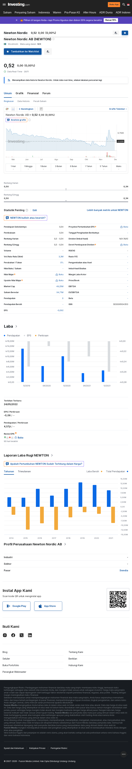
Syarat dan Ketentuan (14, 748)
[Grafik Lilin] (7, 109)
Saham (7, 12)
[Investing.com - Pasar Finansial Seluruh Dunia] (19, 4)
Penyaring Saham (25, 12)
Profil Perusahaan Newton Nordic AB (33, 544)
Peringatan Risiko (59, 748)
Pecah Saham (39, 101)
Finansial (33, 93)
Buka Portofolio (11, 665)
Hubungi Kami (76, 665)
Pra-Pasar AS (72, 12)
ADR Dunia (106, 12)
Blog (5, 652)
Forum (46, 93)
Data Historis (24, 101)
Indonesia (44, 12)
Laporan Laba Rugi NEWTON (26, 455)
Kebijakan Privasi (37, 748)
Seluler (6, 658)
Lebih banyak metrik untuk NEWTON (107, 210)
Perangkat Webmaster (14, 671)
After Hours (89, 12)
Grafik (20, 93)
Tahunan (9, 471)
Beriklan (73, 658)
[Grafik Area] (13, 109)
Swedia (124, 570)
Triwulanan (24, 471)
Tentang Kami (76, 652)
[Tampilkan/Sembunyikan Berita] (41, 109)
